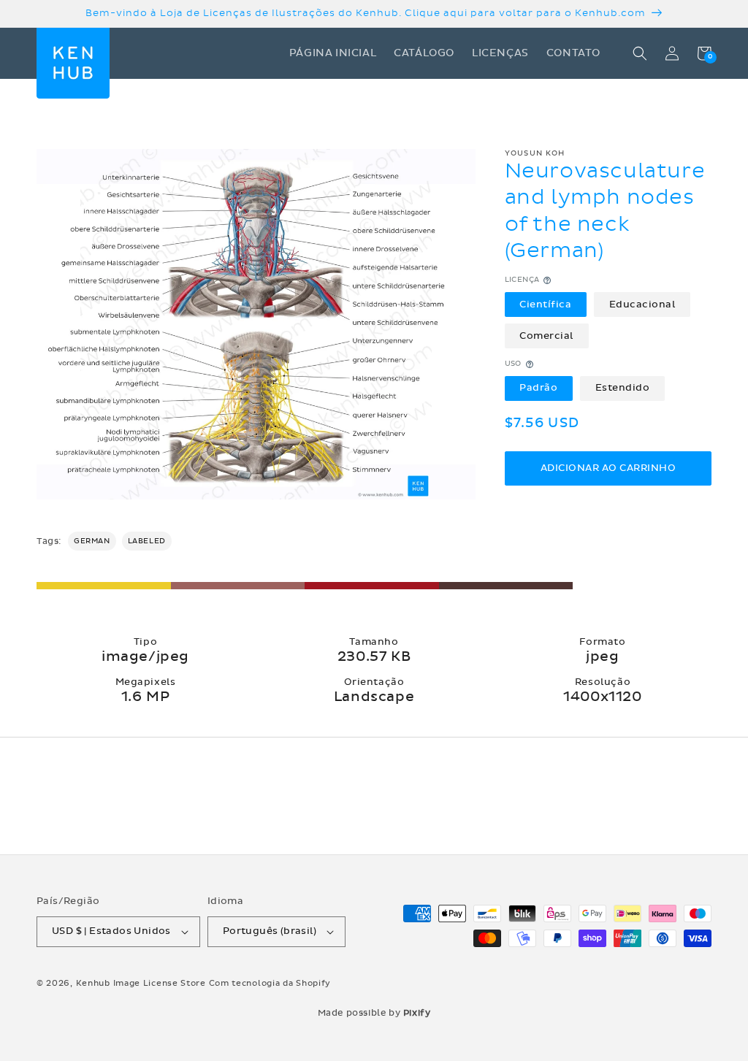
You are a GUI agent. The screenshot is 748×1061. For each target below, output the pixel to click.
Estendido (622, 388)
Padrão (538, 388)
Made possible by (374, 1013)
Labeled (147, 541)
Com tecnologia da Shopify (270, 983)
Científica (545, 304)
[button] (640, 53)
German (92, 541)
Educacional (642, 304)
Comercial (546, 336)
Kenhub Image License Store (141, 983)
